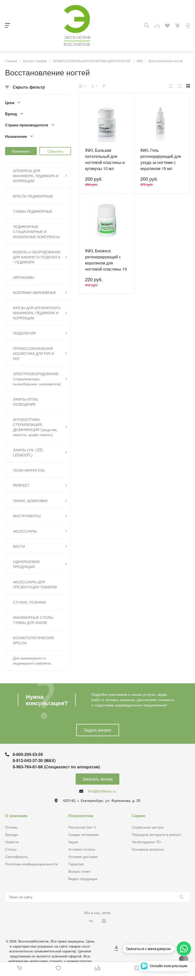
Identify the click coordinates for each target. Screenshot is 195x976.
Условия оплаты (81, 849)
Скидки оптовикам (83, 834)
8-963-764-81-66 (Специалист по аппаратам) (56, 767)
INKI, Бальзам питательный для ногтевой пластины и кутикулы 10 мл (105, 159)
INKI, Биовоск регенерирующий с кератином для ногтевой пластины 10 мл (106, 263)
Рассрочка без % (82, 827)
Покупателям (80, 815)
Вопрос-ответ (79, 871)
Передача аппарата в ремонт (156, 834)
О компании (16, 815)
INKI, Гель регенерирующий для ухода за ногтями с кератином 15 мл (160, 159)
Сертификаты (16, 856)
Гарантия (76, 863)
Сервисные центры (148, 827)
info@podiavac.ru (102, 790)
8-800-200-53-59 (28, 754)
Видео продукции (82, 878)
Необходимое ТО (146, 841)
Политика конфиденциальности (31, 863)
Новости (12, 841)
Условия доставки (83, 856)
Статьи (11, 849)
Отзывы (11, 827)
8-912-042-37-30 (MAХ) (34, 760)
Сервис (138, 815)
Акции (73, 841)
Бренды (11, 834)
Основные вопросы (148, 849)
